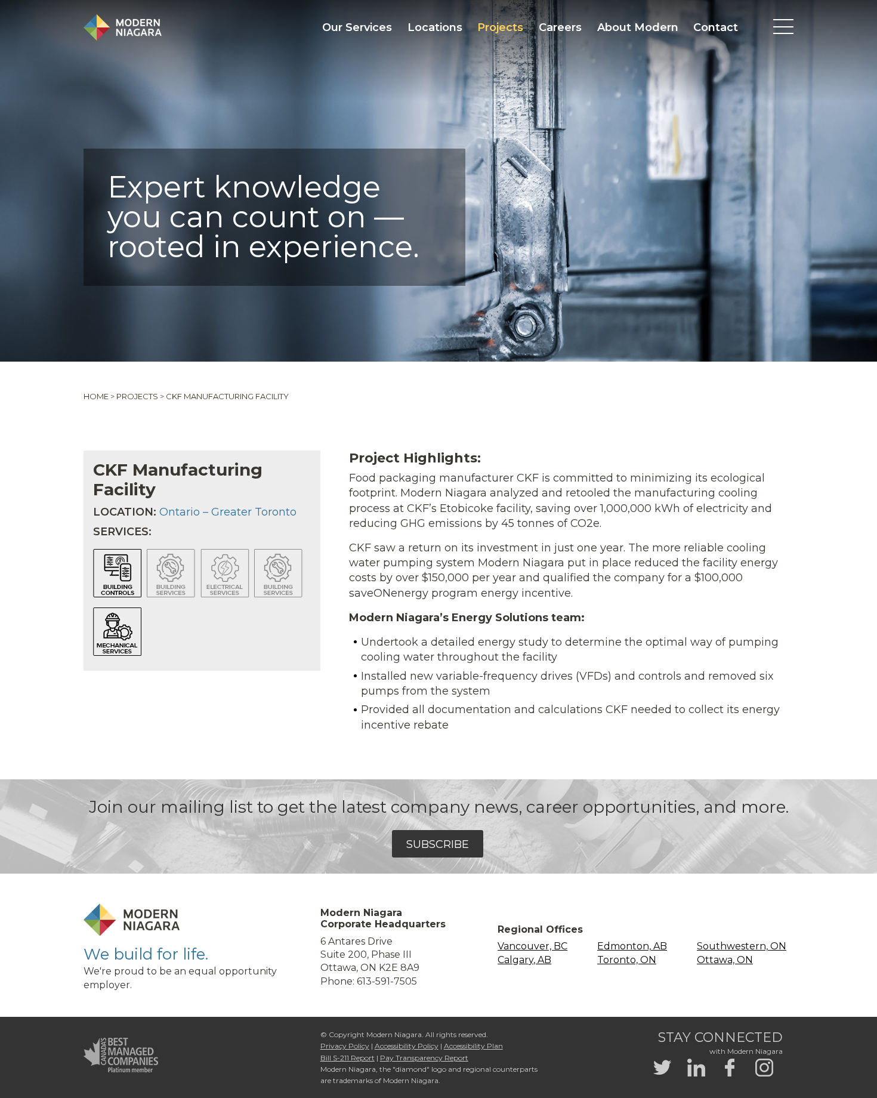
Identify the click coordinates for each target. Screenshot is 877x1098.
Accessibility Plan (473, 1045)
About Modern (637, 27)
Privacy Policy (344, 1045)
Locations (434, 27)
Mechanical (117, 631)
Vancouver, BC (532, 946)
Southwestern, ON (741, 946)
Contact (715, 27)
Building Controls (117, 573)
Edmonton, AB (632, 946)
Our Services (357, 27)
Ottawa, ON (725, 960)
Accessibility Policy (406, 1045)
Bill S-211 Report (347, 1057)
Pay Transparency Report (424, 1057)
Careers (560, 27)
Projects (500, 27)
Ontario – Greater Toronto (228, 512)
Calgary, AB (524, 960)
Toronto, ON (626, 960)
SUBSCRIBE (437, 844)
